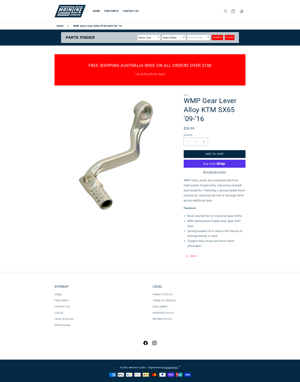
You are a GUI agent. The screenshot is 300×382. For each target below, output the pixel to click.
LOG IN (59, 312)
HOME (58, 294)
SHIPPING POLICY (163, 312)
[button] (225, 11)
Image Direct (171, 367)
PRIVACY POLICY (163, 294)
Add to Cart (215, 154)
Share (193, 256)
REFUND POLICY (162, 319)
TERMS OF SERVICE (164, 300)
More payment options (214, 172)
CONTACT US (62, 306)
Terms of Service (64, 319)
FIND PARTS (62, 300)
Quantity (188, 135)
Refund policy (62, 325)
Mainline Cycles (137, 367)
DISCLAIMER (160, 306)
